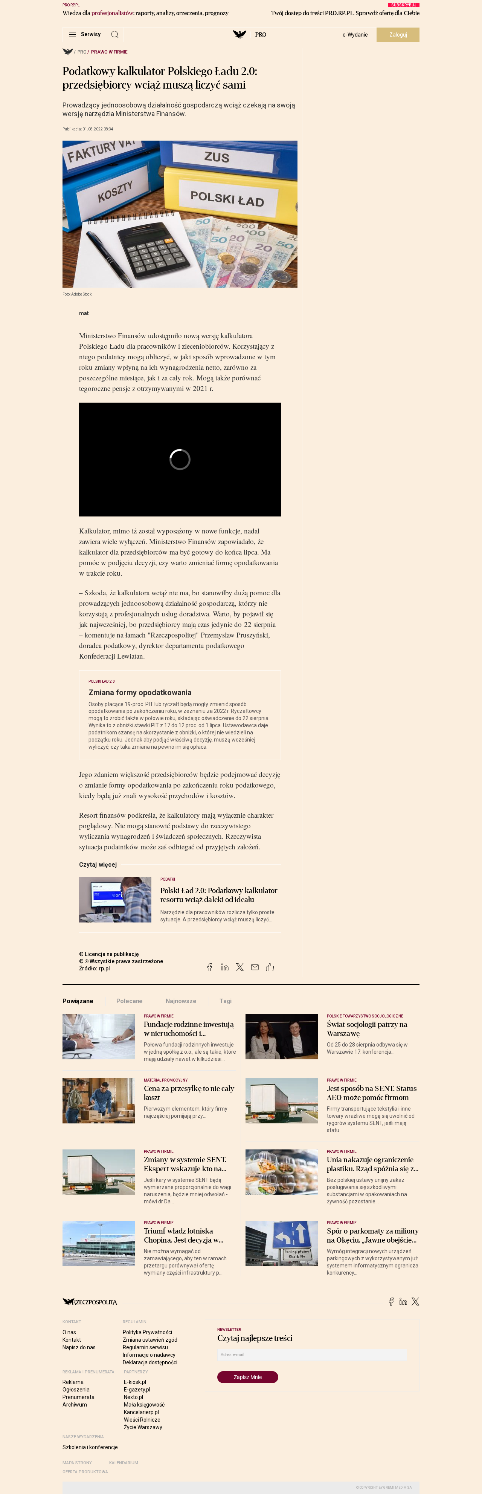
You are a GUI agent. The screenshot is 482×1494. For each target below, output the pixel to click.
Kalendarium (123, 1462)
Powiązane (78, 1001)
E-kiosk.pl (135, 1382)
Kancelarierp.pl (141, 1412)
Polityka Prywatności (147, 1332)
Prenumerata (79, 1397)
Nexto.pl (133, 1397)
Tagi (226, 1001)
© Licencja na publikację (109, 954)
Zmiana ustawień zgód (150, 1340)
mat (84, 313)
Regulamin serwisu (145, 1347)
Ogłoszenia (76, 1390)
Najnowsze (181, 1001)
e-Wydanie (355, 35)
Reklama (73, 1382)
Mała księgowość (144, 1405)
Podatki (167, 879)
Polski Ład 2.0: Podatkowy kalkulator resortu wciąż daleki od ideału (219, 895)
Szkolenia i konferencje (90, 1447)
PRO (260, 34)
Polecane (129, 1001)
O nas (69, 1332)
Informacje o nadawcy (149, 1355)
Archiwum (75, 1405)
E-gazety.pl (137, 1390)
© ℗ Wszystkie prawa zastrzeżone (121, 961)
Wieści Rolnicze (142, 1420)
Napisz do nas (79, 1347)
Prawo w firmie (109, 52)
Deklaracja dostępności (150, 1362)
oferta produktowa (85, 1471)
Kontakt (72, 1340)
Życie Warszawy (143, 1427)
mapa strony (77, 1462)
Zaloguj (398, 35)
